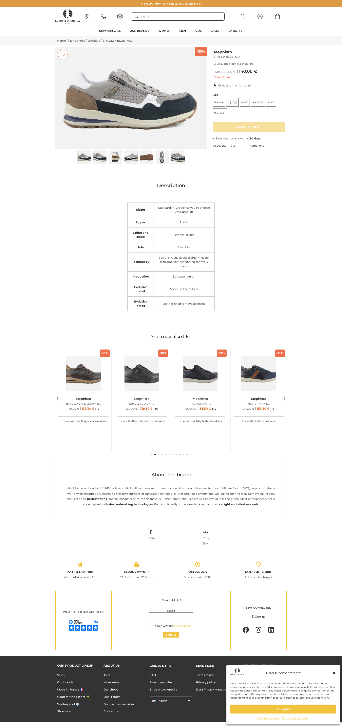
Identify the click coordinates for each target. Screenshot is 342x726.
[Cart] (277, 16)
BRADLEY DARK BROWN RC (83, 403)
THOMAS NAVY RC (200, 403)
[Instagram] (258, 629)
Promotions (256, 145)
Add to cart (249, 127)
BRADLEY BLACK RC (141, 403)
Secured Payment (136, 571)
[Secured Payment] (136, 564)
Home (61, 40)
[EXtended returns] (258, 564)
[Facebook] (245, 629)
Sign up (171, 634)
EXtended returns (258, 571)
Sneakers (93, 40)
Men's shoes (76, 40)
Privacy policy (183, 625)
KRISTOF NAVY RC (258, 403)
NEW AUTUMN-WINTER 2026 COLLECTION (171, 3)
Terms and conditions (295, 718)
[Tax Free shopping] (79, 564)
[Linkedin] (271, 629)
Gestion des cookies (268, 718)
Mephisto (223, 52)
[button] (334, 673)
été (233, 145)
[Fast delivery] (197, 564)
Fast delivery (197, 571)
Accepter (283, 709)
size (215, 95)
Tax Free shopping (79, 571)
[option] (131, 98)
